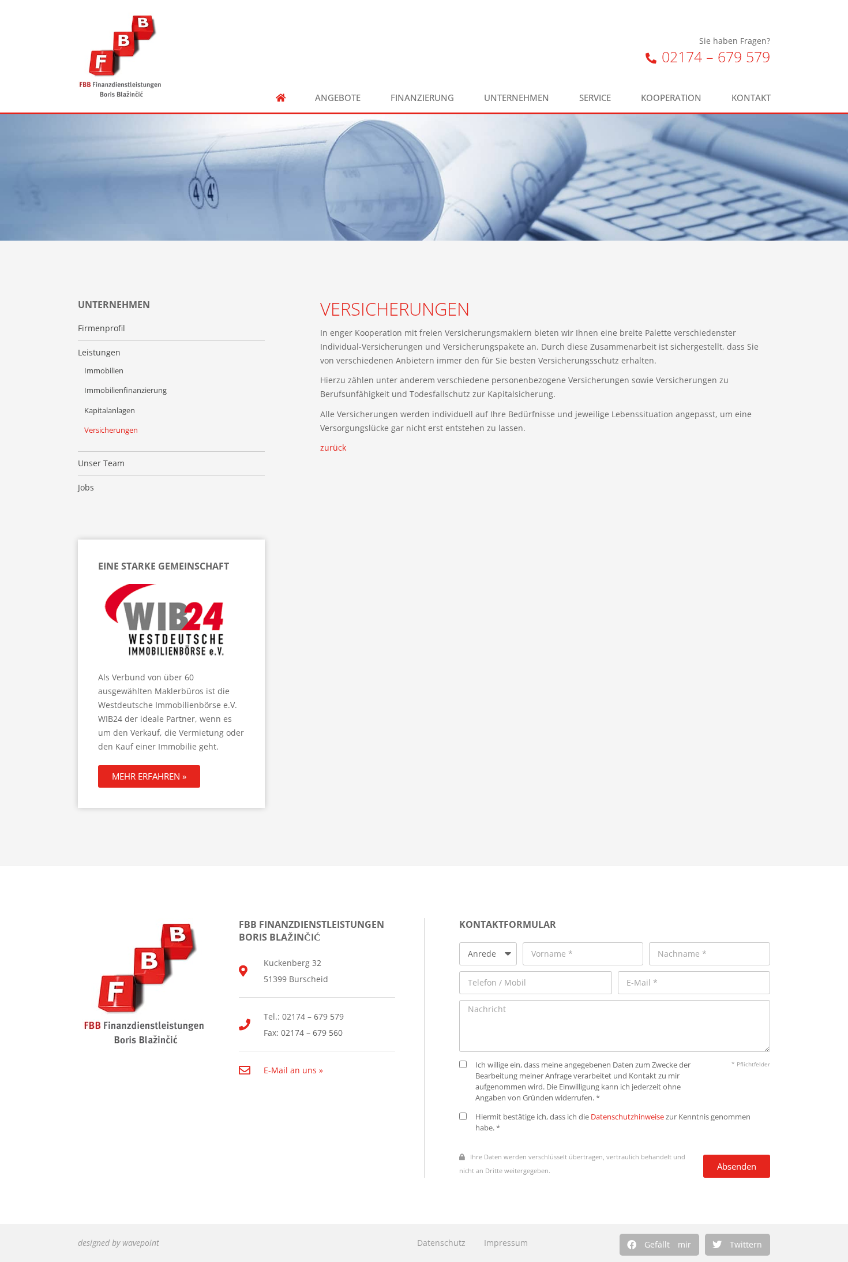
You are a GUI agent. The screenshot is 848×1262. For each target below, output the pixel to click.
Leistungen (99, 352)
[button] (659, 1245)
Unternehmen (516, 98)
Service (595, 98)
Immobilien (103, 371)
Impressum (506, 1242)
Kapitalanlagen (109, 410)
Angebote (338, 98)
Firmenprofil (101, 328)
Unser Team (101, 463)
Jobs (86, 487)
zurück (333, 447)
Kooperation (671, 98)
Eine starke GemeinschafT (163, 566)
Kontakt (751, 98)
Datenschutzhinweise (627, 1117)
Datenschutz (441, 1242)
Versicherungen (111, 430)
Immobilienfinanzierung (125, 390)
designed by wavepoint (118, 1242)
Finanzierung (422, 98)
